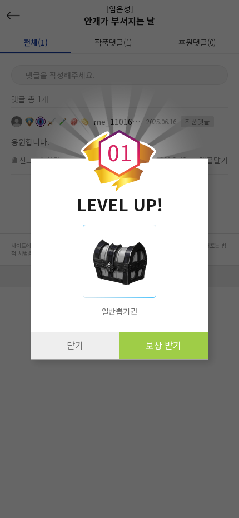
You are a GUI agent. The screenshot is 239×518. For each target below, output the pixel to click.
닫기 (75, 345)
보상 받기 (163, 345)
